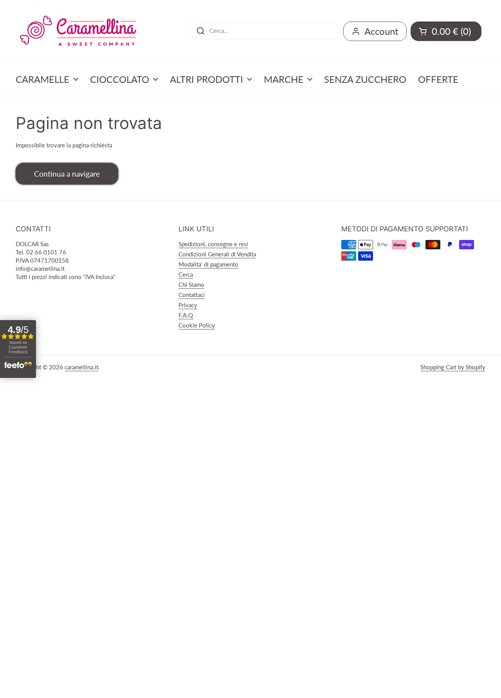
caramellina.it (81, 366)
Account (381, 31)
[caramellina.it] (78, 31)
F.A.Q (185, 315)
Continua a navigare (67, 173)
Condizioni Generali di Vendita (217, 254)
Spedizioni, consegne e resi (213, 243)
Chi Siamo (191, 284)
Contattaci (191, 294)
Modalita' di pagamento (208, 264)
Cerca (185, 274)
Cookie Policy (196, 325)
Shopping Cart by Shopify (452, 366)
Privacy (187, 304)
